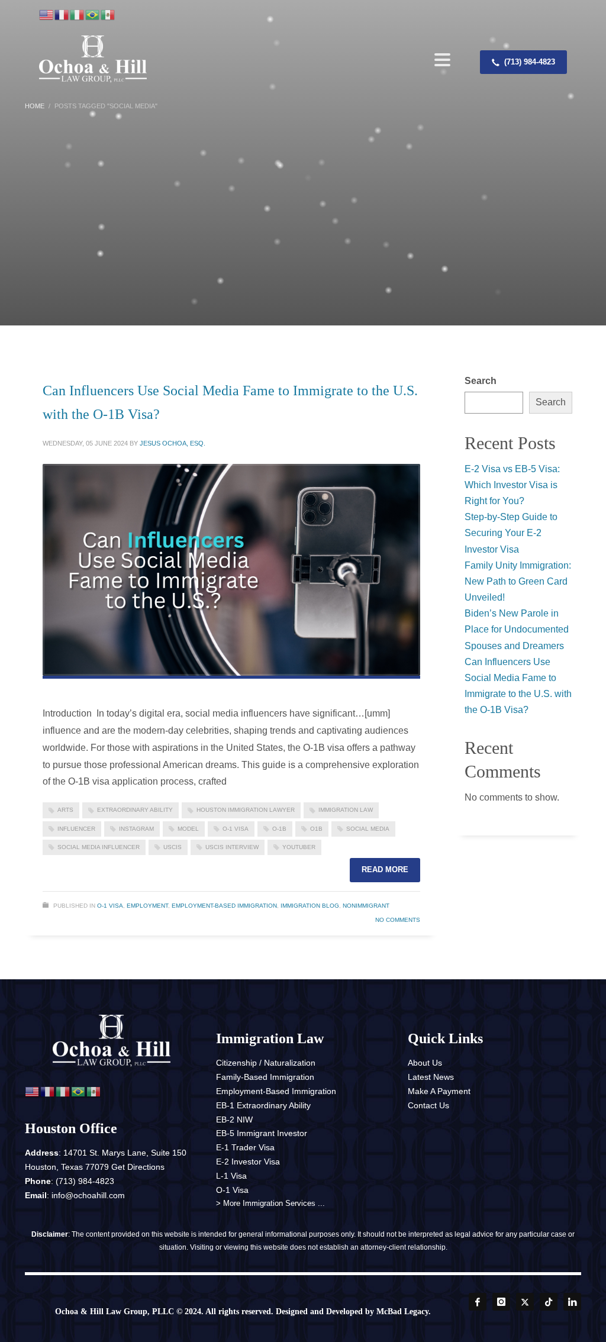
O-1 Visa (236, 828)
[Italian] (77, 15)
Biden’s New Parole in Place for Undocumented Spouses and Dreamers (517, 629)
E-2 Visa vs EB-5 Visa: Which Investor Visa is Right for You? (512, 485)
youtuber (298, 847)
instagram (136, 828)
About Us (425, 1062)
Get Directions (138, 1167)
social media (367, 828)
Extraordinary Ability (135, 810)
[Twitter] (525, 1302)
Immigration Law (345, 810)
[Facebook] (477, 1302)
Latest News (431, 1077)
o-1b (279, 828)
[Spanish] (108, 15)
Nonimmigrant (366, 905)
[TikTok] (548, 1302)
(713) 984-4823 (85, 1181)
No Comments (397, 920)
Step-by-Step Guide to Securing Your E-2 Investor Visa (511, 533)
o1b (316, 828)
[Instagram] (501, 1302)
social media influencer (98, 847)
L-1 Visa (231, 1175)
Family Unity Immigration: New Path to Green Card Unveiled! (518, 581)
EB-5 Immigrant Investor (261, 1133)
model (188, 828)
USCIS (172, 847)
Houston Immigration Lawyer (245, 810)
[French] (62, 15)
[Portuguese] (93, 15)
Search (481, 381)
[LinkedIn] (572, 1302)
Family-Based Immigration (265, 1077)
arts (65, 810)
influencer (76, 828)
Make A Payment (439, 1091)
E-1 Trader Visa (245, 1147)
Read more (385, 869)
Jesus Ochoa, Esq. (172, 443)
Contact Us (428, 1105)
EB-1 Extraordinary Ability (263, 1105)
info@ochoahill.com (88, 1195)
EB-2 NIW (234, 1119)
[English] (46, 15)
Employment (147, 905)
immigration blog (310, 905)
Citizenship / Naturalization (265, 1062)
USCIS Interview (232, 847)
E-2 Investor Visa (248, 1161)
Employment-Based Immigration (224, 905)
